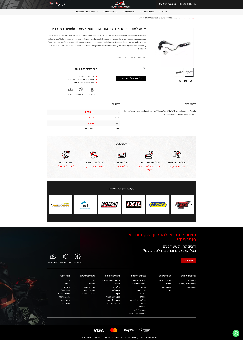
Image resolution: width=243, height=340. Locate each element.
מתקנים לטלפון (140, 310)
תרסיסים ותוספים (113, 303)
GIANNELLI (89, 112)
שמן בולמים (116, 290)
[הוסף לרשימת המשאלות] (143, 68)
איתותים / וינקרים (139, 283)
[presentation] (190, 47)
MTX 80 (91, 123)
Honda (91, 117)
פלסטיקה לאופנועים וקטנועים (87, 11)
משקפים (142, 306)
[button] (191, 81)
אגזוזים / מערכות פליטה (134, 57)
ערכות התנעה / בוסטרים (137, 313)
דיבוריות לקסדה (165, 280)
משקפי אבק (166, 287)
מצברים (117, 283)
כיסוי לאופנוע (140, 290)
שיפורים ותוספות (111, 11)
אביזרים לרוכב (130, 11)
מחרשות (142, 293)
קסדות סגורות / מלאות (187, 283)
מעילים (168, 283)
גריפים (143, 287)
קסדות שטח (191, 287)
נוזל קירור (116, 287)
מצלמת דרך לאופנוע (138, 300)
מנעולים (143, 297)
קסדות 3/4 (192, 280)
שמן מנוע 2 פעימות (113, 297)
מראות (143, 303)
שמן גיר (117, 293)
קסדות (164, 11)
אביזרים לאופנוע (148, 11)
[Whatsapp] (235, 333)
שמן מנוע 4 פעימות (113, 300)
